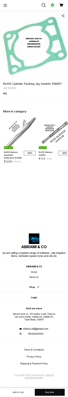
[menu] (5, 5)
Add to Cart (18, 392)
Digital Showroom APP (39, 376)
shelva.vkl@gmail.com (35, 328)
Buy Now (49, 392)
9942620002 (35, 333)
